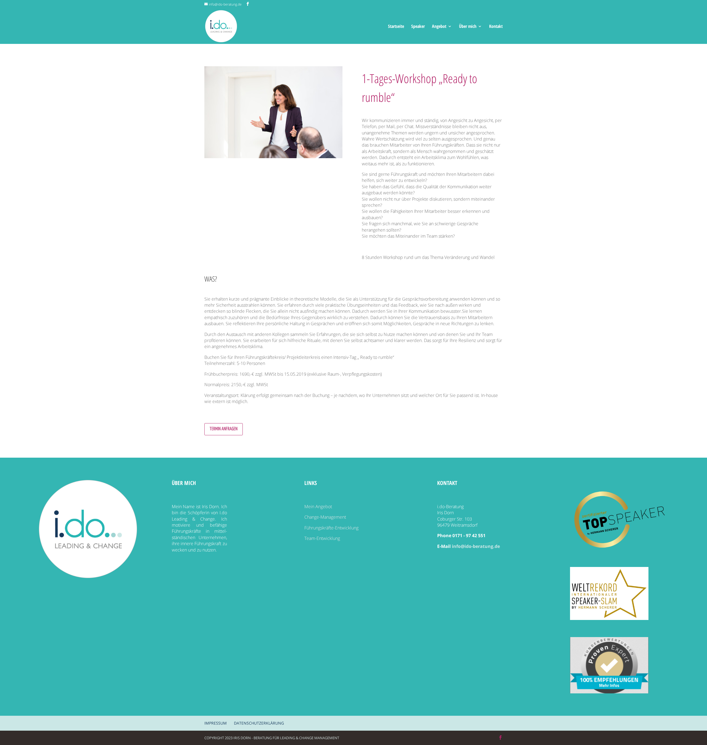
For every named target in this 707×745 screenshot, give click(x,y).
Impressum (215, 723)
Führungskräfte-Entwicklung (331, 528)
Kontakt (496, 26)
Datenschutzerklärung (259, 723)
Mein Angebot (318, 506)
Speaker (418, 26)
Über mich (467, 26)
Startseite (396, 26)
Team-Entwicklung (322, 538)
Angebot (439, 26)
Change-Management (325, 517)
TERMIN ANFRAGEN (224, 429)
